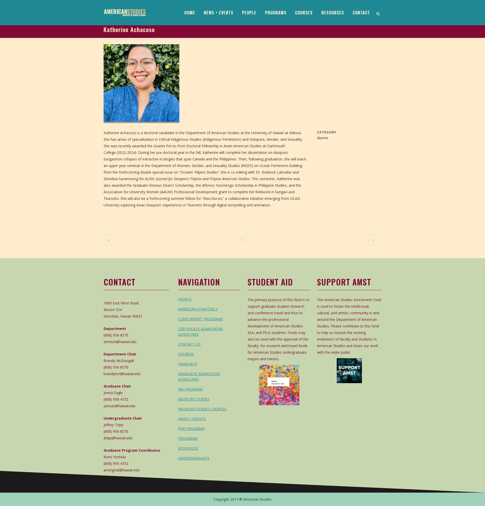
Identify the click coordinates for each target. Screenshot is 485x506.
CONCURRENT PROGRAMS (200, 319)
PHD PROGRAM (191, 428)
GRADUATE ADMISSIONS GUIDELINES (199, 376)
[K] (141, 126)
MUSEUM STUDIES (193, 399)
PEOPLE (184, 299)
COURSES (186, 354)
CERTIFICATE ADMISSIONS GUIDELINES (200, 331)
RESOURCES (188, 448)
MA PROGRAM (190, 389)
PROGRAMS (188, 438)
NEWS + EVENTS (192, 418)
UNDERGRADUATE (193, 458)
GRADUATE (187, 364)
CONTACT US (189, 344)
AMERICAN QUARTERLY (198, 309)
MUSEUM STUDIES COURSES (202, 408)
